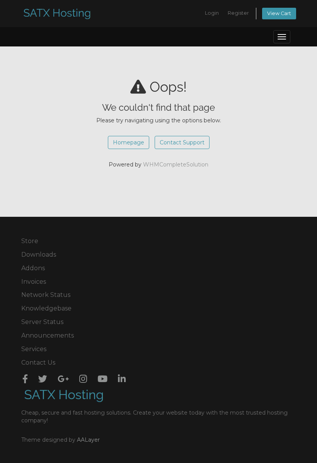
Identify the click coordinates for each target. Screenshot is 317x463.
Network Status (45, 294)
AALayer (88, 439)
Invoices (33, 281)
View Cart (279, 13)
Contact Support (182, 142)
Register (238, 13)
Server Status (42, 322)
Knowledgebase (46, 308)
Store (29, 241)
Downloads (38, 254)
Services (33, 349)
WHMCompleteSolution (175, 164)
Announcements (47, 335)
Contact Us (38, 362)
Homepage (128, 142)
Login (212, 13)
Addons (33, 268)
